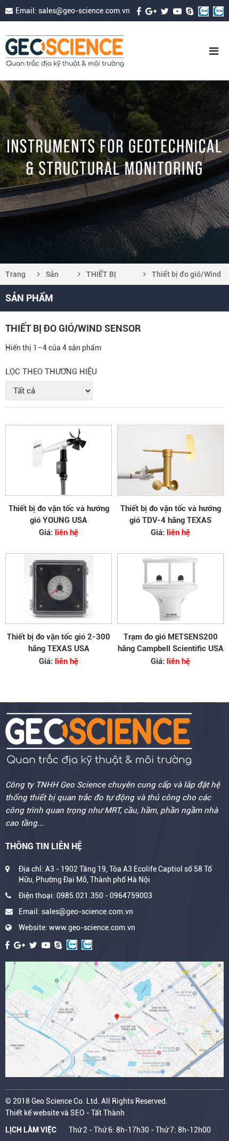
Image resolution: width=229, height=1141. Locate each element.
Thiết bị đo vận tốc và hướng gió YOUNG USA (59, 514)
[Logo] (87, 51)
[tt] (165, 10)
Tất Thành (108, 1113)
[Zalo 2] (218, 10)
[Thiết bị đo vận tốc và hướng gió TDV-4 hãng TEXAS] (170, 460)
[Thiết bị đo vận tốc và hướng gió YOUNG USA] (58, 460)
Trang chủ (15, 277)
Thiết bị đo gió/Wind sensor (186, 277)
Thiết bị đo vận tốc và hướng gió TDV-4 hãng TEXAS (170, 514)
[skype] (190, 10)
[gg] (151, 10)
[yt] (177, 10)
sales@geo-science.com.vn (84, 10)
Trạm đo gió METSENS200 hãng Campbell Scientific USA (171, 642)
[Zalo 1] (203, 10)
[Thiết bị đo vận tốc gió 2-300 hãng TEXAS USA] (58, 588)
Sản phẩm (55, 277)
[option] (114, 172)
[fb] (139, 10)
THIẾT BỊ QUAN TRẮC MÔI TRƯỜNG (109, 277)
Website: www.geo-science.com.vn (77, 927)
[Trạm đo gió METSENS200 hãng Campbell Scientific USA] (170, 588)
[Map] (114, 1019)
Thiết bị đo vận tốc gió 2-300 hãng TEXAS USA (58, 642)
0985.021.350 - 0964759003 (104, 895)
